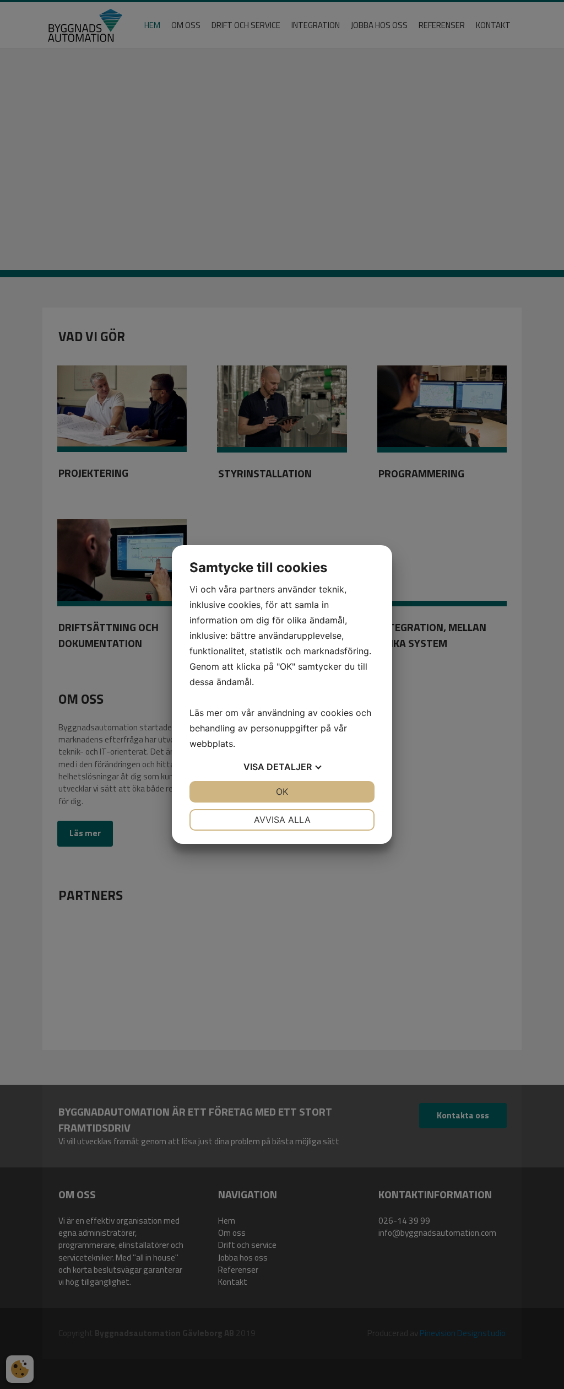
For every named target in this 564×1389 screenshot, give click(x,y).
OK (282, 791)
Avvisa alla (282, 819)
